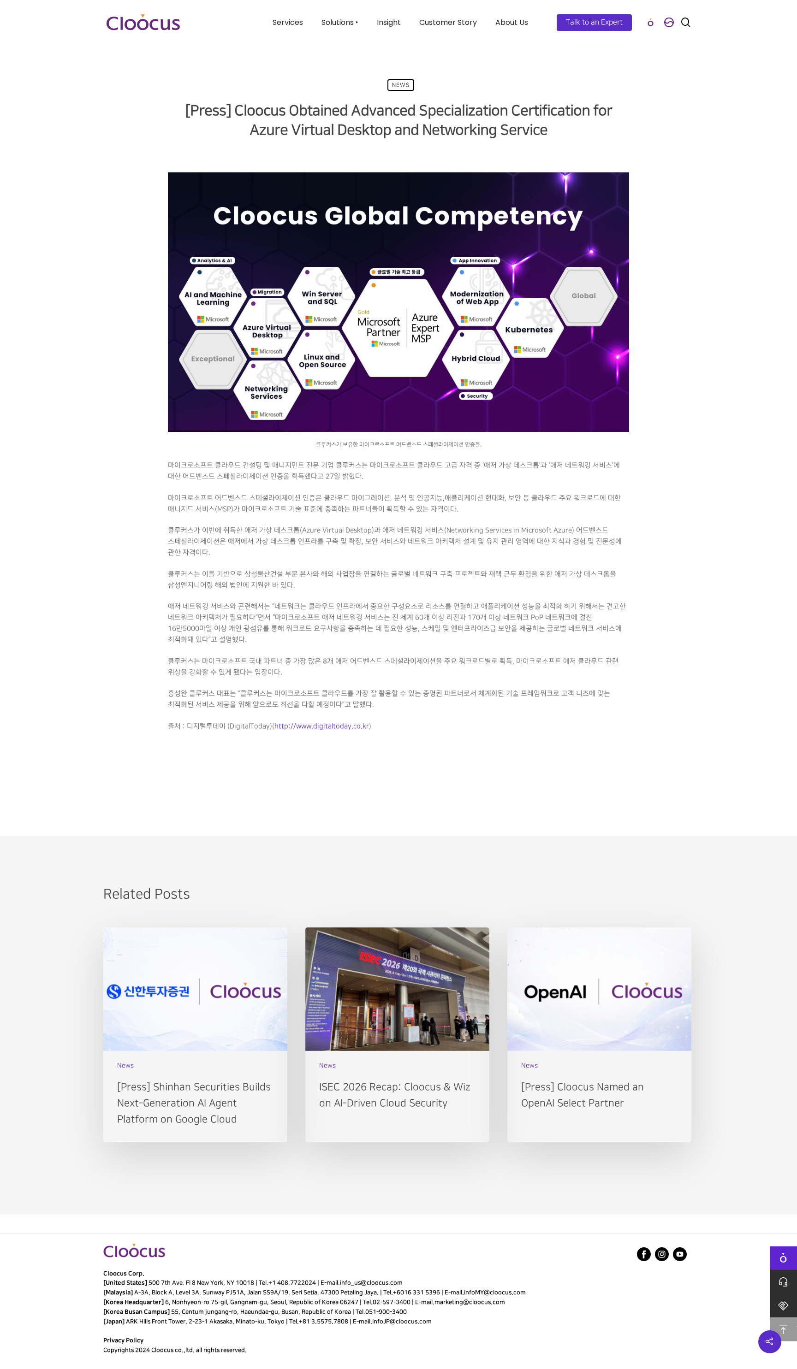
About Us (511, 22)
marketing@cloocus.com (469, 1302)
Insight (389, 22)
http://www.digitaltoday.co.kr (321, 726)
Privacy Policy (123, 1340)
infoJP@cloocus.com (402, 1321)
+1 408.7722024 (292, 1283)
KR (669, 22)
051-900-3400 (386, 1312)
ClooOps (650, 22)
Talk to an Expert (594, 22)
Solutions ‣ (339, 22)
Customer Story (448, 22)
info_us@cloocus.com (371, 1283)
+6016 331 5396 (416, 1292)
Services (288, 22)
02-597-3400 (391, 1302)
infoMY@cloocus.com (495, 1292)
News (401, 85)
